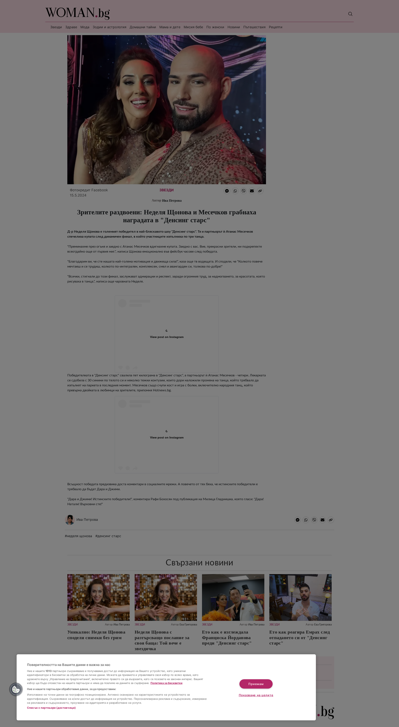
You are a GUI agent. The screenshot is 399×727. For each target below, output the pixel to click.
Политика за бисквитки (166, 683)
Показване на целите (256, 695)
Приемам (256, 684)
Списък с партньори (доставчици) (51, 707)
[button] (16, 689)
